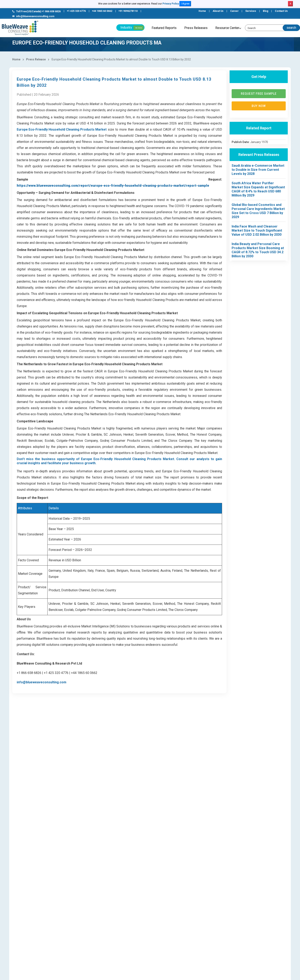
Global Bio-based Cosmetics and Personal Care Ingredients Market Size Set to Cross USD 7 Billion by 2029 (258, 211)
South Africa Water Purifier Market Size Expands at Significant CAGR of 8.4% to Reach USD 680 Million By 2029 (258, 189)
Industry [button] (131, 27)
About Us (218, 11)
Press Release (36, 59)
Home (202, 11)
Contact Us (281, 11)
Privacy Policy (170, 3)
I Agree (185, 3)
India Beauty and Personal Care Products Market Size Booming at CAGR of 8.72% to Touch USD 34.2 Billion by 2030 (258, 250)
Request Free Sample (259, 93)
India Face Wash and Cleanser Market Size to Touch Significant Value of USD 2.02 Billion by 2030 (257, 230)
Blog (265, 11)
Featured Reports (164, 28)
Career (234, 11)
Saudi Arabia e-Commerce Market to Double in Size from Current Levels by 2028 (258, 170)
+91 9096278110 (128, 11)
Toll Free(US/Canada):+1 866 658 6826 (38, 11)
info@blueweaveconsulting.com (35, 16)
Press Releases (196, 28)
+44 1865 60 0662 (102, 11)
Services (250, 11)
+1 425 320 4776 (76, 11)
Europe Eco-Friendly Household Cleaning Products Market (62, 129)
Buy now (259, 106)
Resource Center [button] (227, 28)
